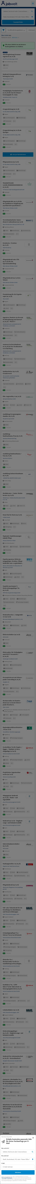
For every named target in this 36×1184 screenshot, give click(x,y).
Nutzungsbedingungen (7, 1178)
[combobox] (16, 1152)
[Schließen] (33, 1137)
